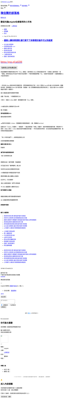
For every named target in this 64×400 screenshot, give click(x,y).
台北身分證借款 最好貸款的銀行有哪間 (15, 226)
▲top (2, 293)
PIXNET (19, 376)
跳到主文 (3, 17)
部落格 (6, 31)
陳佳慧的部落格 (10, 12)
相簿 (5, 29)
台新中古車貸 (8, 237)
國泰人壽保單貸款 (9, 56)
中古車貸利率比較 (9, 235)
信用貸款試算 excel (9, 46)
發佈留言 (3, 307)
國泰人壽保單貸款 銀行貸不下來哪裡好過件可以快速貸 (28, 40)
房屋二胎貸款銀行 (9, 243)
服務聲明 (48, 376)
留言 (15, 286)
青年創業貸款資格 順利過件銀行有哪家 (15, 224)
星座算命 (13, 290)
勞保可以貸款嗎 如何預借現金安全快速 (15, 218)
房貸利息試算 (8, 50)
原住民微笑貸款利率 (10, 52)
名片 (5, 33)
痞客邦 (12, 286)
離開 (9, 396)
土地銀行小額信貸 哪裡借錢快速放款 (15, 228)
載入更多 (3, 296)
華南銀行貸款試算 (9, 241)
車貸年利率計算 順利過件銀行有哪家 (15, 216)
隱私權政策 (41, 376)
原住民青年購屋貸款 (10, 239)
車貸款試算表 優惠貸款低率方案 (13, 222)
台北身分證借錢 (8, 44)
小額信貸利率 (8, 54)
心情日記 (14, 26)
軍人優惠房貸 (8, 233)
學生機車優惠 (8, 245)
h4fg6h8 (3, 276)
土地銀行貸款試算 (9, 231)
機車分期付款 (8, 48)
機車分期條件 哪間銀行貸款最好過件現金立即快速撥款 (20, 220)
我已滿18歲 (4, 396)
